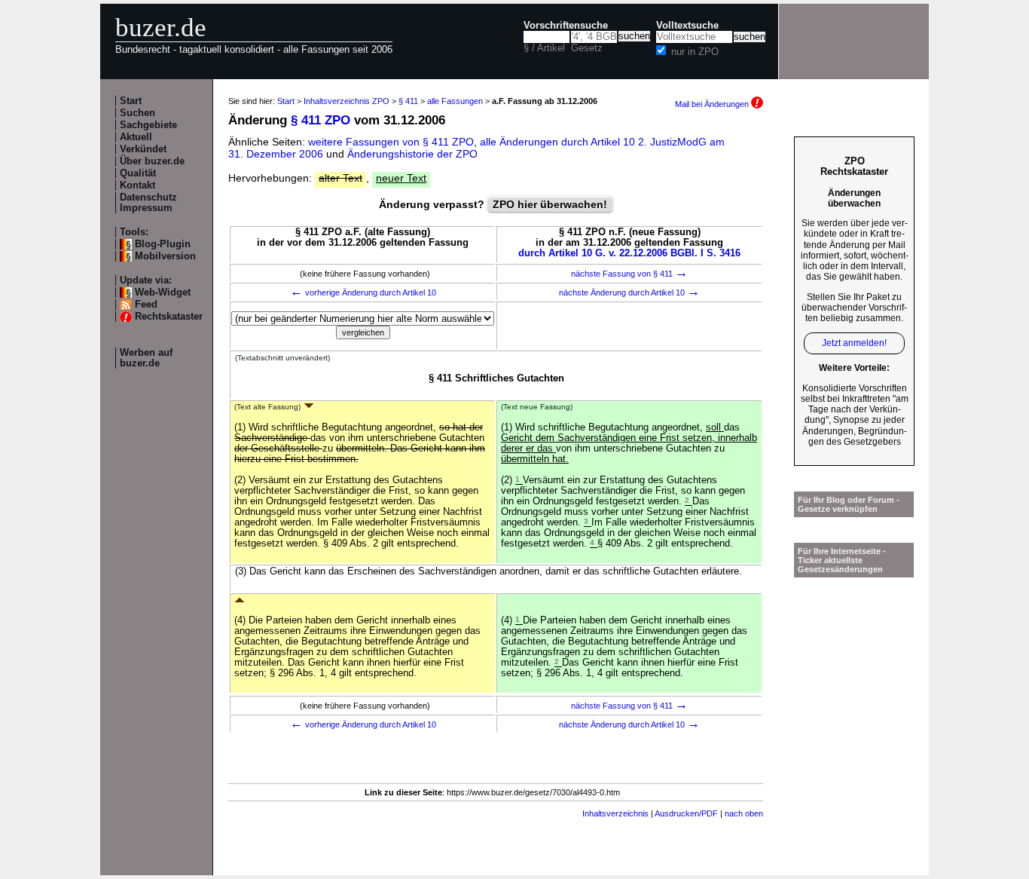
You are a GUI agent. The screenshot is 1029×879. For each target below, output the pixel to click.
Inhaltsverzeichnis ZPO (346, 101)
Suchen (137, 113)
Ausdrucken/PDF (686, 813)
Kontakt (137, 185)
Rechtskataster (169, 316)
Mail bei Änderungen (713, 104)
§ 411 (408, 101)
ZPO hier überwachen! (550, 204)
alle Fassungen (455, 101)
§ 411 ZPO (320, 120)
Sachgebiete (148, 125)
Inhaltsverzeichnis (615, 813)
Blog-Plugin (163, 244)
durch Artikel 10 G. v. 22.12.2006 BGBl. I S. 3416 (629, 253)
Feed (146, 304)
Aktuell (136, 137)
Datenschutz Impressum (148, 202)
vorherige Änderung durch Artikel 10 (363, 292)
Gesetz (587, 48)
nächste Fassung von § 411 (629, 273)
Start (131, 101)
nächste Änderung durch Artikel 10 (629, 292)
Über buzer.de (152, 161)
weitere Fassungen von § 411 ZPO (391, 142)
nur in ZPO (695, 52)
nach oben (744, 813)
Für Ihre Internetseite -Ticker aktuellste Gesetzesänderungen (842, 560)
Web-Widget (163, 292)
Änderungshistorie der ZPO (412, 154)
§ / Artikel (544, 48)
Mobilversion (165, 256)
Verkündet (143, 149)
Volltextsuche (687, 25)
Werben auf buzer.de (146, 358)
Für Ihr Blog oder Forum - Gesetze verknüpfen (848, 504)
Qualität (138, 173)
